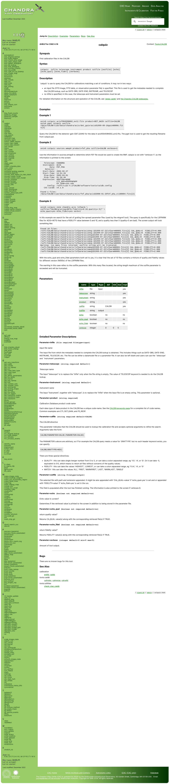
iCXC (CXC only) (129, 773)
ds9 (5, 330)
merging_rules (9, 489)
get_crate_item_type (12, 371)
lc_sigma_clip (9, 466)
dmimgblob (8, 267)
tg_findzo (7, 711)
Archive (145, 6)
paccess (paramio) (11, 531)
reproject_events (10, 626)
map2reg (7, 483)
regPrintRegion (10, 621)
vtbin (6, 721)
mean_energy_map (11, 484)
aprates (7, 96)
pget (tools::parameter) (13, 553)
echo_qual (83, 319)
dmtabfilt (7, 320)
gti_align (7, 425)
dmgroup (7, 257)
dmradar (7, 308)
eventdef (7, 342)
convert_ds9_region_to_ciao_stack (17, 174)
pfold (6, 548)
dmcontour (8, 242)
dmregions (8, 312)
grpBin (6, 410)
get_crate (7, 374)
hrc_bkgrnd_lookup (11, 434)
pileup (6, 556)
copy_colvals (9, 188)
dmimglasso (9, 277)
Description (53, 36)
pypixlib (7, 589)
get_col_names (10, 367)
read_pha (8, 606)
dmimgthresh (9, 285)
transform (8, 715)
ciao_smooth (9, 156)
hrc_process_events (12, 439)
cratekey (7, 198)
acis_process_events (12, 68)
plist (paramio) (9, 561)
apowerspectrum (10, 91)
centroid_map (9, 138)
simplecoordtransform (12, 649)
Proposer (136, 6)
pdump (7, 546)
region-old (8, 614)
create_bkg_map (10, 208)
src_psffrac (8, 669)
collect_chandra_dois (12, 166)
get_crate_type (10, 372)
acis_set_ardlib (10, 70)
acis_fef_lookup (10, 65)
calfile (81, 306)
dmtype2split (9, 323)
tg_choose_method (12, 707)
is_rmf (6, 452)
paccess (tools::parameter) (14, 533)
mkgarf (7, 496)
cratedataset (9, 194)
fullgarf (7, 357)
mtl (5, 517)
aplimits (7, 90)
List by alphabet (9, 42)
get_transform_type (11, 397)
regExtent (8, 611)
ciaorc (6, 148)
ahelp (149, 30)
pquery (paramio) (11, 564)
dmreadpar (8, 310)
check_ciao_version (11, 145)
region (6, 616)
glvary (6, 400)
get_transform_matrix (12, 395)
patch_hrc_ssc (10, 543)
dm (5, 325)
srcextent (7, 666)
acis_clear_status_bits (12, 62)
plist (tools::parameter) (13, 563)
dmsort (7, 317)
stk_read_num (9, 679)
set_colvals (8, 643)
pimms (7, 558)
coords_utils (9, 184)
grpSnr (6, 423)
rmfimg (7, 632)
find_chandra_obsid (11, 347)
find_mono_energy (11, 349)
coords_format (10, 181)
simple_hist (8, 651)
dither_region (9, 234)
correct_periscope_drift (13, 193)
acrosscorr (8, 76)
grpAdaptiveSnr (10, 403)
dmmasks (8, 299)
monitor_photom (10, 514)
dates (6, 219)
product (82, 302)
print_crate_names (11, 569)
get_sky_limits (9, 392)
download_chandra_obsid (14, 327)
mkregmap (8, 504)
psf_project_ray (10, 582)
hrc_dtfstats (9, 437)
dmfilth (7, 254)
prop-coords (9, 571)
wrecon (7, 733)
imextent (7, 446)
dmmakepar (9, 292)
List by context (9, 44)
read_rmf (7, 608)
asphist (7, 103)
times (6, 714)
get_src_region (10, 394)
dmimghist (8, 274)
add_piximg (8, 86)
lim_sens (7, 471)
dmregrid (7, 315)
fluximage (8, 352)
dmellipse (8, 249)
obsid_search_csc (11, 524)
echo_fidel (83, 323)
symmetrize (8, 687)
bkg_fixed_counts (11, 113)
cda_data (7, 133)
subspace (8, 684)
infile (81, 289)
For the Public (157, 11)
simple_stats (9, 652)
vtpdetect (8, 722)
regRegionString (10, 622)
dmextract (8, 251)
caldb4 (7, 123)
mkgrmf (7, 498)
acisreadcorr (9, 55)
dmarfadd (8, 238)
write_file (7, 739)
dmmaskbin (8, 295)
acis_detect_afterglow (12, 63)
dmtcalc (7, 322)
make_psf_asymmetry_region (15, 480)
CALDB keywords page (120, 408)
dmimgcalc (8, 269)
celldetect (8, 137)
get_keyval (8, 379)
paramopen (8, 540)
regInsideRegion (10, 612)
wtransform (8, 744)
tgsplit (6, 704)
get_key (7, 382)
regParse (7, 617)
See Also (91, 36)
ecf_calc (7, 335)
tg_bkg (7, 706)
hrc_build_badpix (10, 435)
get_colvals (8, 366)
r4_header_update (11, 596)
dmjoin (6, 287)
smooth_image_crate (12, 659)
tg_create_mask (10, 709)
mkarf (6, 493)
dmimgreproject (10, 284)
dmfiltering (8, 252)
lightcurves (8, 469)
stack (6, 672)
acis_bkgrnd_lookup (12, 57)
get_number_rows (11, 385)
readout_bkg (9, 599)
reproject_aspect (10, 624)
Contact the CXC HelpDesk (148, 25)
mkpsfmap (8, 503)
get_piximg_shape (11, 389)
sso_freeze (8, 671)
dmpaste (7, 307)
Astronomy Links (103, 773)
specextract (8, 661)
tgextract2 (8, 696)
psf (5, 584)
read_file (7, 604)
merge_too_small (10, 488)
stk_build (7, 676)
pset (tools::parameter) (13, 578)
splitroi (6, 664)
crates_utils (8, 203)
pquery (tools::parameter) (14, 566)
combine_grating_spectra (14, 171)
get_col (7, 369)
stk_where (8, 681)
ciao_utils (7, 160)
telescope (83, 293)
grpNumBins (9, 420)
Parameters (75, 36)
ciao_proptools (10, 153)
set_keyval (8, 644)
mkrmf (6, 506)
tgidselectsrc (9, 699)
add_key (7, 85)
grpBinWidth (9, 409)
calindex (47, 580)
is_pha (6, 450)
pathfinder (8, 545)
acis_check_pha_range (13, 60)
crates (6, 204)
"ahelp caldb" (110, 99)
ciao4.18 (140, 30)
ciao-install (8, 147)
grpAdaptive (9, 405)
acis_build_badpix (11, 58)
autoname (8, 106)
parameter (8, 536)
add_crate (8, 83)
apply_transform (10, 95)
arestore (7, 100)
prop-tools (8, 574)
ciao (5, 161)
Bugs (83, 36)
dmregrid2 (8, 313)
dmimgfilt (7, 272)
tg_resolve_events (11, 712)
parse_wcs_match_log (13, 541)
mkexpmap (8, 494)
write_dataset (9, 738)
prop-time (8, 573)
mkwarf (7, 511)
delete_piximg (9, 228)
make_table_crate (11, 481)
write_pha (8, 741)
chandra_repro (10, 140)
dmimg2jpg (8, 264)
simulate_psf (9, 654)
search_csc (8, 641)
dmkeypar (8, 289)
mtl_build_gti (9, 516)
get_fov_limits (9, 377)
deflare (7, 223)
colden (6, 165)
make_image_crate (11, 476)
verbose (82, 328)
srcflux (6, 667)
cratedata (8, 196)
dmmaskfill (8, 297)
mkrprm (7, 508)
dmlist (6, 290)
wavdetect (8, 728)
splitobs (7, 662)
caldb (52, 574)
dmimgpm (8, 280)
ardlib (46, 574)
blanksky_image (10, 115)
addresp (7, 78)
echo (81, 315)
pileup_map (8, 554)
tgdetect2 (8, 692)
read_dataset (9, 601)
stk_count (8, 677)
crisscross (8, 212)
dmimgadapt (9, 266)
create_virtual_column (12, 211)
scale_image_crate (11, 639)
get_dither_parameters (13, 376)
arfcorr (6, 101)
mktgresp (8, 509)
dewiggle (7, 233)
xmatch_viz (8, 750)
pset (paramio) (10, 576)
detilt (6, 231)
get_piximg (8, 390)
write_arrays (9, 734)
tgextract (7, 697)
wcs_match (8, 729)
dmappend (8, 236)
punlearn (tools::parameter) (14, 587)
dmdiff (6, 247)
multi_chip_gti (9, 519)
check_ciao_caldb (51, 586)
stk (5, 682)
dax (5, 221)
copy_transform (10, 191)
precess (7, 568)
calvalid (65, 580)
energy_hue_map (10, 339)
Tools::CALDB (161, 44)
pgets (6, 549)
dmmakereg (9, 294)
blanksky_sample (10, 116)
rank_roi (7, 598)
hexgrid (7, 430)
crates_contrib (9, 199)
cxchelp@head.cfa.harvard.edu (48, 778)
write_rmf (8, 743)
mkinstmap (8, 499)
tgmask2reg (9, 701)
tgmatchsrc (8, 702)
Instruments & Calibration (137, 11)
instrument (83, 297)
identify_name (9, 444)
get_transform (9, 399)
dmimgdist (8, 271)
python (7, 591)
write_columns (9, 736)
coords (7, 186)
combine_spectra (11, 173)
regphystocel (9, 619)
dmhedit (7, 261)
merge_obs (8, 486)
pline (6, 559)
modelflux (8, 513)
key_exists (8, 459)
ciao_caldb (8, 150)
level (6, 468)
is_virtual (7, 454)
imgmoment (9, 447)
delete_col (8, 224)
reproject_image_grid (12, 627)
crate (6, 206)
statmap (7, 674)
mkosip (7, 501)
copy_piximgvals (10, 189)
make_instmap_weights (13, 478)
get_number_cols (11, 384)
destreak (7, 229)
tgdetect (7, 694)
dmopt (6, 305)
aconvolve (8, 75)
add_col (7, 81)
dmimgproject (9, 282)
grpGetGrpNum (10, 415)
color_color (8, 168)
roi (5, 634)
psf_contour (9, 581)
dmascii (7, 239)
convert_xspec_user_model (15, 178)
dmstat (7, 318)
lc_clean (7, 464)
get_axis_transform (11, 362)
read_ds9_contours (11, 603)
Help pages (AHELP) (11, 40)
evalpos (7, 340)
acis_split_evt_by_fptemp (14, 71)
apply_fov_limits (10, 93)
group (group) (9, 402)
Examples (64, 36)
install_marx (8, 449)
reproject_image (10, 629)
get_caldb (8, 364)
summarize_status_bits (13, 685)
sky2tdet (7, 656)
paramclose (8, 535)
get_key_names (10, 380)
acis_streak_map (10, 73)
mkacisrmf (8, 491)
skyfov (7, 657)
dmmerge (8, 302)
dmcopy (7, 246)
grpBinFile (8, 407)
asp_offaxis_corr (10, 104)
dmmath (7, 300)
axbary (7, 108)
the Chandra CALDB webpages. (134, 99)
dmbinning (8, 241)
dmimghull (8, 275)
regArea (7, 609)
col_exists (8, 170)
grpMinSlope (9, 418)
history (7, 432)
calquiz (7, 130)
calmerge (56, 580)
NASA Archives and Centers (78, 773)
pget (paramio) (10, 551)
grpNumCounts (10, 422)
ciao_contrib (9, 151)
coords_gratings (10, 183)
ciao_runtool (9, 155)
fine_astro (8, 350)
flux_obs (7, 354)
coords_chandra (10, 179)
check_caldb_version (12, 141)
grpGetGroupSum (11, 413)
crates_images (10, 201)
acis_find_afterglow (11, 67)
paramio (7, 538)
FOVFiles (7, 355)
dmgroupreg (9, 256)
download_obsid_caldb (13, 328)
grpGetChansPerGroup (13, 412)
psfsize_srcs (9, 579)
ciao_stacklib (9, 158)
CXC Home (125, 6)
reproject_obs (9, 631)
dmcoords (8, 244)
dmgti (6, 259)
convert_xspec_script (12, 176)
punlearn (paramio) (11, 586)
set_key (7, 646)
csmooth (7, 214)
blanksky (7, 118)
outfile (82, 310)
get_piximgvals (10, 387)
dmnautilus (8, 304)
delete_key (8, 226)
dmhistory (8, 262)
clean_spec (8, 163)
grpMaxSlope (9, 417)
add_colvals (8, 80)
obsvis (6, 526)
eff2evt (7, 337)
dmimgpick (8, 279)
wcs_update (9, 731)
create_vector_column (12, 209)
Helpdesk (154, 773)
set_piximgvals (10, 648)
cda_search (8, 135)
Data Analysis (157, 6)
